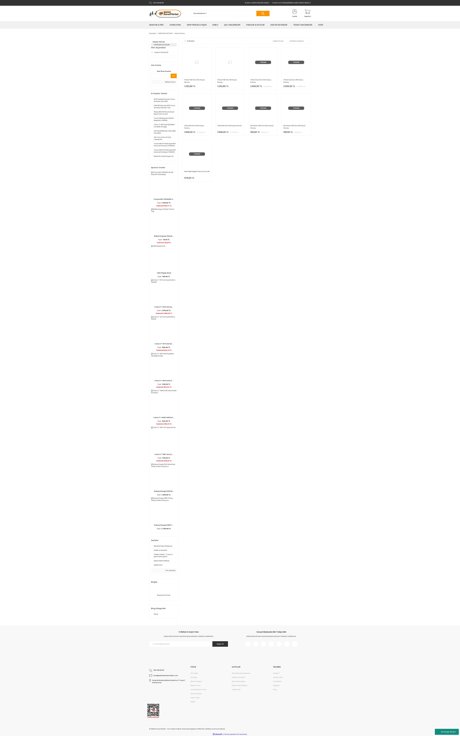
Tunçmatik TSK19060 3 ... (164, 199)
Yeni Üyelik (194, 673)
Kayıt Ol (220, 644)
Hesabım (276, 673)
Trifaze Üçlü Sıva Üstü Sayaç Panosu (260, 81)
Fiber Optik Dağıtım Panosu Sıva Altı (197, 171)
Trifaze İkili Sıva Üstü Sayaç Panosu (194, 127)
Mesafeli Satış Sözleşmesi (241, 673)
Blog (274, 689)
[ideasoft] (217, 734)
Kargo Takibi (195, 698)
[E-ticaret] (230, 734)
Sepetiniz (276, 685)
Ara (173, 76)
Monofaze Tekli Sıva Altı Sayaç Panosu (294, 127)
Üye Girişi (193, 677)
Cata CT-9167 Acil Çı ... (164, 454)
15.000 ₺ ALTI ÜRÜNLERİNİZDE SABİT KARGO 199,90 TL (291, 3)
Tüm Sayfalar (170, 570)
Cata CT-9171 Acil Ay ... (164, 344)
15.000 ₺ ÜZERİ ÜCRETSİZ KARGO (257, 3)
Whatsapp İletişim (448, 732)
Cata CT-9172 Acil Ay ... (163, 307)
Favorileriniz (277, 681)
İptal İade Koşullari (238, 681)
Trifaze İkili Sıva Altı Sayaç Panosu (229, 126)
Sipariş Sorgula (196, 694)
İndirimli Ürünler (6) (161, 52)
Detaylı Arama (170, 82)
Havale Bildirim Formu (198, 689)
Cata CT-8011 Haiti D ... (163, 380)
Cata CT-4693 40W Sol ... (163, 417)
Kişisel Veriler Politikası (239, 685)
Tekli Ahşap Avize (164, 273)
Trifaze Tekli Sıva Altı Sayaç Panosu (227, 81)
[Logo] (165, 13)
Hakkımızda (236, 689)
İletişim (193, 702)
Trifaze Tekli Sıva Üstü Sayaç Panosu (194, 81)
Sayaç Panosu (180, 33)
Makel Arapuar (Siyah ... (164, 236)
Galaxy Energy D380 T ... (164, 525)
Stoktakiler (190, 41)
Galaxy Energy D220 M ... (164, 491)
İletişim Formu (195, 685)
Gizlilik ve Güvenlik (238, 677)
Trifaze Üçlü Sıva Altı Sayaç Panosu (293, 81)
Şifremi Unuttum (196, 681)
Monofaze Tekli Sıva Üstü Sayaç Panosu (261, 127)
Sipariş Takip (277, 677)
